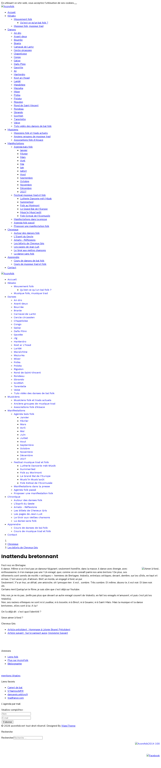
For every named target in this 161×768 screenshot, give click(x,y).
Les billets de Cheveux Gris (29, 243)
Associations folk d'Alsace (28, 140)
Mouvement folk (23, 19)
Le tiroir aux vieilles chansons (30, 250)
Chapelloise (20, 53)
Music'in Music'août (30, 212)
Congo (17, 57)
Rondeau (19, 109)
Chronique (13, 229)
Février (24, 154)
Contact (12, 267)
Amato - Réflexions (25, 240)
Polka (17, 95)
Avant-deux (20, 36)
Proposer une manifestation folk (31, 226)
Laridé (17, 81)
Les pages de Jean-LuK (26, 247)
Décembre (26, 188)
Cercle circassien (23, 50)
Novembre (26, 185)
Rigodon (18, 102)
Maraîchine (19, 85)
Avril (22, 160)
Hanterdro (19, 74)
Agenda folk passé (24, 222)
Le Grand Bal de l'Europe (34, 209)
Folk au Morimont (29, 205)
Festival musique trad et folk (30, 195)
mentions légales (10, 675)
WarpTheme (68, 726)
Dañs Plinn (20, 64)
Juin (22, 167)
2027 (23, 191)
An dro (17, 33)
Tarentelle (20, 119)
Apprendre (13, 257)
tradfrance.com (16, 698)
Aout (23, 174)
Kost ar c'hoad (22, 78)
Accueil (12, 12)
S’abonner (7, 722)
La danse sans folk (24, 254)
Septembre (26, 178)
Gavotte (18, 67)
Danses (12, 29)
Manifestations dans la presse (30, 219)
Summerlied (26, 202)
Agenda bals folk (23, 147)
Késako (12, 16)
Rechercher (7, 737)
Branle (17, 43)
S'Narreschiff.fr (16, 691)
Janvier (23, 150)
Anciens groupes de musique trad (32, 136)
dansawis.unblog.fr (18, 694)
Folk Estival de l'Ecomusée (35, 216)
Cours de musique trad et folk (30, 264)
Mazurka (18, 88)
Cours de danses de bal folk (29, 260)
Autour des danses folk (27, 233)
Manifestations (16, 143)
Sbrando (18, 112)
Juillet (23, 171)
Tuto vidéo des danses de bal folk (33, 126)
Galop (17, 60)
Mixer (17, 91)
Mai (22, 164)
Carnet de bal (15, 687)
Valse (17, 122)
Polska (18, 98)
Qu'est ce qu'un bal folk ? (34, 22)
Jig (15, 71)
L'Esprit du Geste (23, 236)
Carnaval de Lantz (24, 47)
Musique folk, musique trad (28, 26)
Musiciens (13, 129)
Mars (23, 157)
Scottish (18, 116)
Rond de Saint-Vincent (26, 105)
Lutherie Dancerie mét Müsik (36, 198)
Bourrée (18, 40)
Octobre (24, 181)
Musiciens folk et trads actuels (31, 133)
